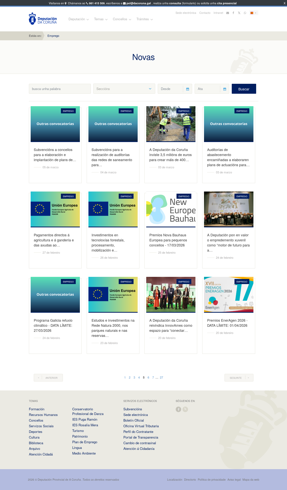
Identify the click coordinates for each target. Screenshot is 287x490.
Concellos (120, 18)
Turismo (78, 430)
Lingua (77, 447)
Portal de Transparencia (140, 437)
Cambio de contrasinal (139, 442)
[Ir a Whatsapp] (245, 12)
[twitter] (185, 409)
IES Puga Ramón (84, 419)
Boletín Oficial (133, 420)
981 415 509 (97, 3)
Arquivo (34, 448)
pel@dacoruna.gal (139, 3)
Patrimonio (80, 436)
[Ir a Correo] (227, 12)
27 (161, 377)
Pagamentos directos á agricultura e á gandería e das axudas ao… (54, 239)
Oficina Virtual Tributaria (141, 425)
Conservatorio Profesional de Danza (87, 411)
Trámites (142, 18)
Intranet (218, 12)
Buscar (243, 88)
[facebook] (179, 409)
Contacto (204, 12)
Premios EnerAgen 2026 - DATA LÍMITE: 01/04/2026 (227, 323)
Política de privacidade (212, 479)
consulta (175, 3)
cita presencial (227, 3)
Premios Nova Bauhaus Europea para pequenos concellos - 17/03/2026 (168, 239)
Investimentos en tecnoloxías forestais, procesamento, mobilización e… (108, 242)
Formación (36, 408)
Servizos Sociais (41, 425)
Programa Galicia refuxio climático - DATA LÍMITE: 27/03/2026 (53, 325)
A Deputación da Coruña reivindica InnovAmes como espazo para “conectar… (170, 325)
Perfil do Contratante (138, 431)
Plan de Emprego (84, 441)
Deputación (77, 18)
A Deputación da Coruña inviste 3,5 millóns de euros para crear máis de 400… (170, 154)
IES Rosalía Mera (85, 424)
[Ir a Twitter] (239, 12)
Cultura (34, 437)
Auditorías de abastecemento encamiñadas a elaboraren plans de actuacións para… (228, 157)
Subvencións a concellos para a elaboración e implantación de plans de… (55, 154)
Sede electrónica (186, 12)
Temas (99, 18)
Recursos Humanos (43, 414)
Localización (174, 479)
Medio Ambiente (84, 453)
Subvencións (132, 408)
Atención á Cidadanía (138, 448)
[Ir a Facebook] (233, 12)
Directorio (190, 479)
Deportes (35, 431)
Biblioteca (36, 442)
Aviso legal (234, 479)
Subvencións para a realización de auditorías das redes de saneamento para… (112, 157)
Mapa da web (250, 479)
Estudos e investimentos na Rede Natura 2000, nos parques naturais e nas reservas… (113, 328)
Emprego (53, 36)
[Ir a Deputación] (43, 18)
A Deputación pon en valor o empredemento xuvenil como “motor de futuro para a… (228, 242)
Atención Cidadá (41, 454)
